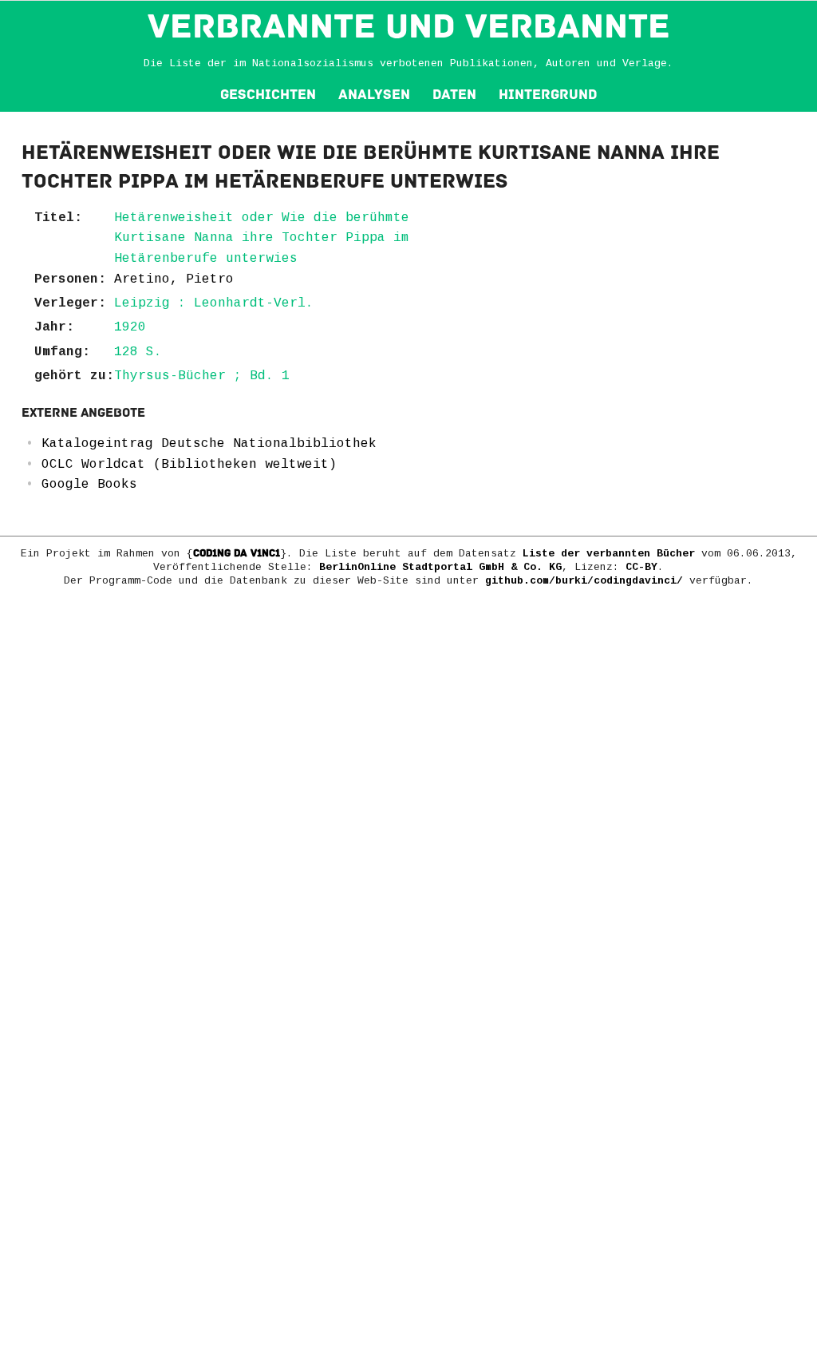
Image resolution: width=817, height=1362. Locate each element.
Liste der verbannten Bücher (609, 554)
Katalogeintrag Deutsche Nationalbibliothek (209, 444)
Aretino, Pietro (174, 279)
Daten (454, 94)
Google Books (89, 484)
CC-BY (641, 567)
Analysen (374, 94)
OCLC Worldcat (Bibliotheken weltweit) (189, 464)
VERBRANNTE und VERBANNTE (409, 26)
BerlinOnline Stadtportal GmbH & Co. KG (440, 567)
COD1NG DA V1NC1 (236, 553)
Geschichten (268, 94)
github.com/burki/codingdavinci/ (584, 581)
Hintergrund (548, 94)
